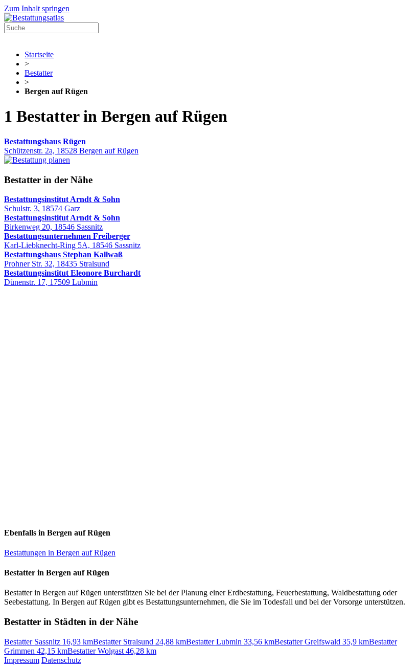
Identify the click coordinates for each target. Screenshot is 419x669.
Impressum (21, 660)
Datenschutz (61, 660)
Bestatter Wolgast (111, 650)
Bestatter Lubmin (230, 641)
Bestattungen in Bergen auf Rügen (59, 552)
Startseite (39, 54)
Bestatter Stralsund (139, 641)
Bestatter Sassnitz (48, 641)
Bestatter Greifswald (321, 641)
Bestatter (39, 73)
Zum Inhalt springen (36, 8)
